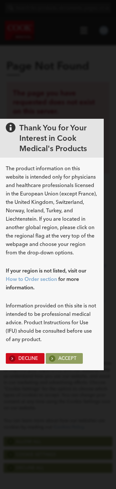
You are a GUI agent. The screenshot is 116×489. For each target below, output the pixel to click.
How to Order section (31, 279)
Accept (66, 358)
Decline (27, 358)
